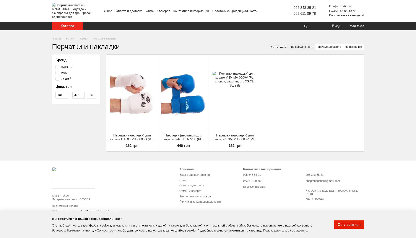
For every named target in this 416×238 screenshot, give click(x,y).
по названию (353, 46)
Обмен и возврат (158, 11)
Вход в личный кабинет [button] (194, 174)
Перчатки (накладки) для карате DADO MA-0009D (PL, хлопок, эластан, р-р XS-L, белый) (132, 141)
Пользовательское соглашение (285, 230)
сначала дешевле (329, 46)
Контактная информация (191, 11)
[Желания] (319, 26)
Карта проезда (315, 198)
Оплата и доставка (129, 11)
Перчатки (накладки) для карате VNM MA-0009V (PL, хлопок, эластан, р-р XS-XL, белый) (235, 141)
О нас (108, 11)
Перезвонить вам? (254, 186)
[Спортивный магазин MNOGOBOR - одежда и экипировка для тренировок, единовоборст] (73, 177)
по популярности (302, 46)
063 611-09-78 (305, 13)
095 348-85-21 (305, 8)
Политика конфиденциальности (234, 11)
